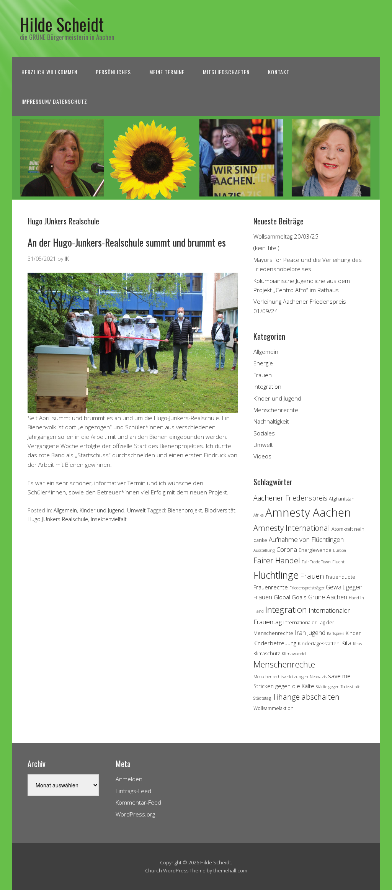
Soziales (264, 433)
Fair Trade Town (316, 561)
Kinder (353, 633)
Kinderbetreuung (274, 643)
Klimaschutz (266, 653)
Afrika (258, 515)
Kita (346, 642)
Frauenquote (340, 576)
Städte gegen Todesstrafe (338, 686)
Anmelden (129, 779)
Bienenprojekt (185, 510)
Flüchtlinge (276, 574)
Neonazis (318, 676)
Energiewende (315, 549)
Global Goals (290, 597)
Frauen (262, 375)
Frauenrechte (270, 587)
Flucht (338, 561)
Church (153, 870)
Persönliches (113, 72)
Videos (262, 456)
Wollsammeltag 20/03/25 (285, 236)
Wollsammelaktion (273, 708)
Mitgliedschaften (226, 72)
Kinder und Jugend (102, 510)
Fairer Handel (276, 560)
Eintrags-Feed (133, 791)
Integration (267, 386)
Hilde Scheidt (62, 24)
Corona (286, 549)
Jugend (316, 632)
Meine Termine (167, 72)
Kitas (357, 643)
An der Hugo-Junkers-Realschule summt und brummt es (127, 242)
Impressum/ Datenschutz (54, 101)
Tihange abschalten (306, 697)
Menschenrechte (275, 410)
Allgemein (65, 510)
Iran (300, 632)
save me (339, 676)
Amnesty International (291, 528)
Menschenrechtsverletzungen (280, 676)
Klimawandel (294, 653)
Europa (339, 550)
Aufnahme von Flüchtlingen (306, 539)
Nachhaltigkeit (271, 421)
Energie (263, 363)
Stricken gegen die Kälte (283, 686)
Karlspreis (335, 633)
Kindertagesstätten (319, 643)
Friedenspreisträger (306, 588)
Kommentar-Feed (138, 802)
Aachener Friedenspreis (290, 497)
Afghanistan (341, 498)
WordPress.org (135, 814)
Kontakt (278, 72)
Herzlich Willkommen (49, 72)
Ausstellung (264, 550)
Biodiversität (220, 510)
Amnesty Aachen (308, 512)
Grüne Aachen (327, 597)
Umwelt (136, 510)
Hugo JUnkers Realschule (58, 519)
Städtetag (262, 698)
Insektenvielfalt (109, 519)
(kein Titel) (266, 248)
